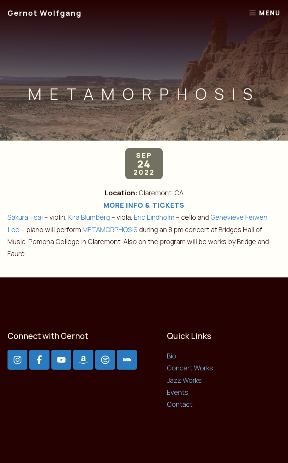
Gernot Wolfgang (45, 13)
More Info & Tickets (144, 205)
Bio (171, 355)
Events (177, 392)
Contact (179, 404)
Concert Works (190, 367)
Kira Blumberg (89, 217)
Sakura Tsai (25, 217)
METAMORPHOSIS (110, 229)
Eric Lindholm (154, 217)
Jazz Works (184, 380)
